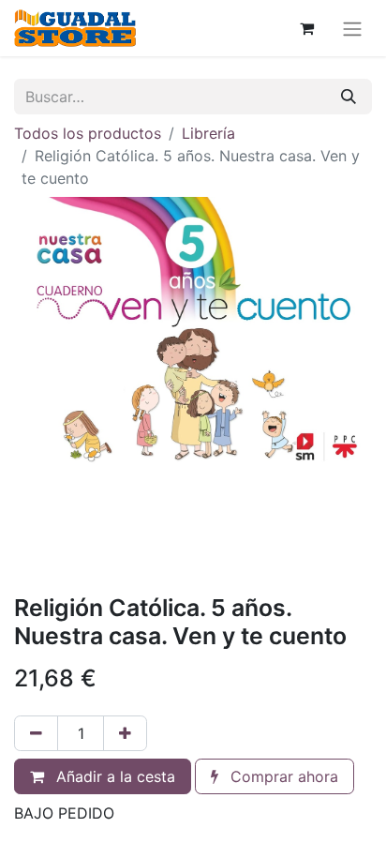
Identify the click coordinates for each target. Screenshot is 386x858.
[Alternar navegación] (352, 28)
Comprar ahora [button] (282, 776)
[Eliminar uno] (36, 733)
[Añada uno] (125, 733)
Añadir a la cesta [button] (113, 776)
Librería (208, 133)
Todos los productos (87, 133)
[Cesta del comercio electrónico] (306, 28)
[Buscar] (348, 96)
